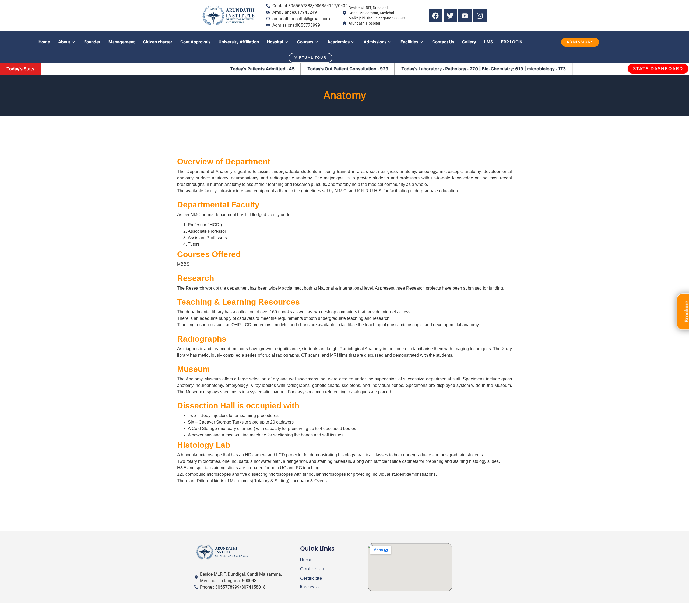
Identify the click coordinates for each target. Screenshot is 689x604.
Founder (92, 41)
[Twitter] (450, 15)
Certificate (311, 578)
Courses (305, 41)
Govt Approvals (195, 41)
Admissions (375, 41)
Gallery (469, 41)
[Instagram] (480, 15)
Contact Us (443, 41)
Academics (338, 41)
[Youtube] (465, 15)
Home (44, 41)
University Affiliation (239, 41)
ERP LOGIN (511, 41)
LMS (488, 41)
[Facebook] (435, 15)
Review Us (310, 587)
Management (121, 41)
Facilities (409, 41)
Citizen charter (157, 41)
